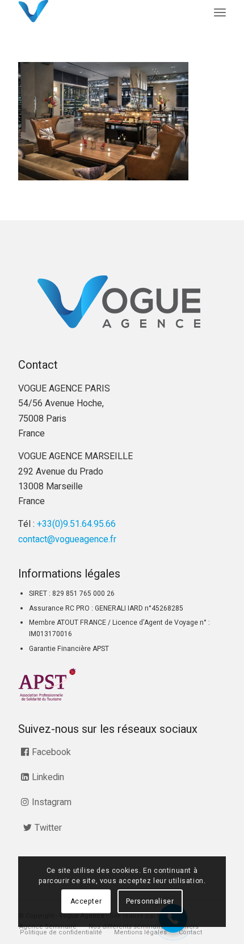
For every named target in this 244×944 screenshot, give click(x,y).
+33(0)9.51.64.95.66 (76, 524)
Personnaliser (150, 901)
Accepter (86, 901)
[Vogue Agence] (101, 11)
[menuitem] (220, 12)
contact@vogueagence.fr (67, 539)
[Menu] (220, 12)
